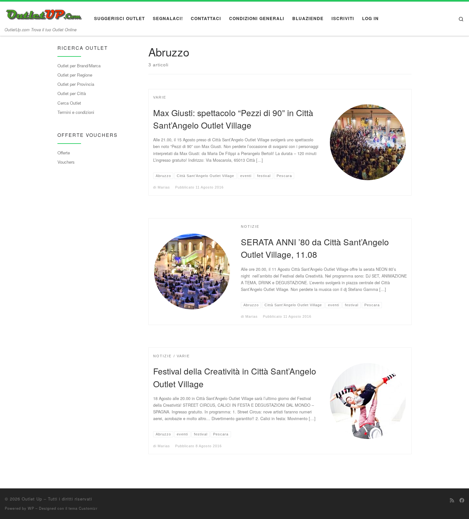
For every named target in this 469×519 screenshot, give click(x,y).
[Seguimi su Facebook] (461, 500)
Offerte (63, 153)
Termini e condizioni (75, 112)
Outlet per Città (71, 93)
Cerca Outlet (69, 103)
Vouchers (66, 162)
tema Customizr (83, 508)
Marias (164, 187)
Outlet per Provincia (75, 84)
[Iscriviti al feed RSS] (452, 500)
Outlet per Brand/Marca (78, 66)
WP (31, 508)
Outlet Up (32, 499)
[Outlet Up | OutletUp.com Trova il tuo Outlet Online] (45, 13)
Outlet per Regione (74, 75)
